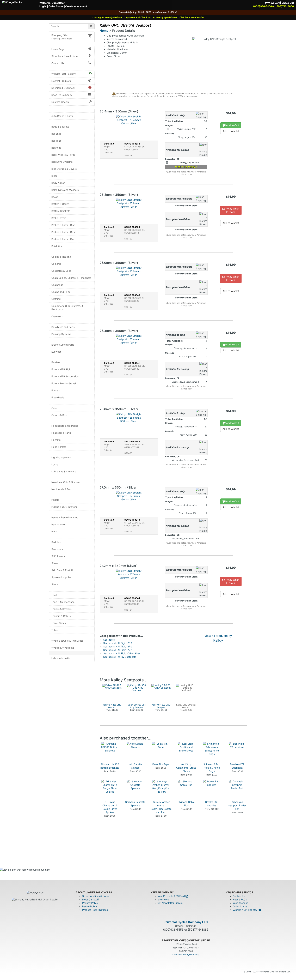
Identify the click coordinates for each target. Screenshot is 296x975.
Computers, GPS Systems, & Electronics (67, 307)
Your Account (240, 902)
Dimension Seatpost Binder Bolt (237, 805)
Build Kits (56, 246)
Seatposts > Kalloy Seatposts (119, 656)
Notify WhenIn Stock (232, 210)
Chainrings (57, 284)
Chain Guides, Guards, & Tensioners (71, 277)
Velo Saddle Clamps (135, 766)
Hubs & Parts (58, 446)
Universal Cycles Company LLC (185, 922)
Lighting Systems (61, 457)
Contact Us (57, 63)
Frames (55, 390)
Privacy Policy (90, 902)
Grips (54, 408)
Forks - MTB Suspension (64, 376)
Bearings (56, 147)
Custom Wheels (60, 101)
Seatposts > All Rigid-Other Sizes (121, 653)
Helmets (55, 439)
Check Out (287, 2)
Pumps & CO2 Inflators (64, 506)
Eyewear (56, 351)
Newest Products (61, 80)
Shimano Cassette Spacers (135, 804)
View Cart (274, 2)
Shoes (54, 563)
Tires (54, 594)
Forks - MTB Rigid (61, 369)
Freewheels (57, 397)
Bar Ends (56, 133)
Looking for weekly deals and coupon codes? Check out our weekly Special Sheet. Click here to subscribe (148, 17)
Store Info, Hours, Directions (185, 954)
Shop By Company (61, 94)
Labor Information (61, 658)
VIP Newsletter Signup (170, 902)
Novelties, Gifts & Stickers (65, 482)
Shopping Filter (59, 35)
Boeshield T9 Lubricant (237, 766)
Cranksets (57, 316)
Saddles (55, 542)
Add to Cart (232, 125)
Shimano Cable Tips (186, 804)
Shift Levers (58, 556)
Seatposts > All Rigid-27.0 (117, 646)
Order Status (55, 6)
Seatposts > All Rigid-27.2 (117, 649)
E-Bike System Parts (62, 344)
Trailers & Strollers (61, 608)
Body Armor (58, 182)
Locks (54, 464)
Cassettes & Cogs (61, 270)
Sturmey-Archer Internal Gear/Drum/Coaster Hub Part (161, 807)
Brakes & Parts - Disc (63, 225)
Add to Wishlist (231, 131)
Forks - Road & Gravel (63, 383)
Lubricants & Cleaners (63, 471)
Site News (163, 899)
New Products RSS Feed (171, 896)
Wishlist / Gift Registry (63, 73)
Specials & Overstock (63, 87)
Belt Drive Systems (61, 161)
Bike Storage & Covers (64, 168)
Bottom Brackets (60, 210)
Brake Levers (58, 217)
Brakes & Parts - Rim (62, 239)
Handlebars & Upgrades (64, 425)
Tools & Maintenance (63, 601)
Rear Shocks (58, 524)
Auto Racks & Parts (62, 116)
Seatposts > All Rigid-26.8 (118, 643)
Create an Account (76, 6)
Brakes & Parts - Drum (63, 232)
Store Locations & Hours (64, 56)
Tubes (54, 630)
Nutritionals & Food (61, 489)
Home (104, 30)
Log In (43, 6)
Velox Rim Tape (160, 764)
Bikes (54, 175)
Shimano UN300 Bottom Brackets (109, 766)
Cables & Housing (61, 256)
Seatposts (57, 549)
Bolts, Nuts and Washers (65, 189)
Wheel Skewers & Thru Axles (67, 640)
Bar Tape (56, 140)
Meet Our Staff (90, 899)
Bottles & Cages (60, 203)
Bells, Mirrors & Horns (63, 154)
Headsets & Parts (61, 432)
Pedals (55, 499)
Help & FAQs (240, 899)
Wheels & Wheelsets (62, 647)
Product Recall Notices (95, 909)
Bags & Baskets (60, 126)
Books (54, 196)
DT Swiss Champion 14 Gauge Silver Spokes (109, 807)
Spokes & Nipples (61, 577)
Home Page (57, 49)
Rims (54, 531)
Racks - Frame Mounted (64, 517)
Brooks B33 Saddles (211, 804)
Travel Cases (58, 623)
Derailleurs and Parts (63, 327)
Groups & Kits (58, 415)
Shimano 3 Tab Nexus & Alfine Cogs (211, 768)
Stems (54, 584)
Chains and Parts (60, 291)
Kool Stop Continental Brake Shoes (186, 768)
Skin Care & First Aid (62, 570)
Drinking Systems (61, 334)
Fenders (55, 362)
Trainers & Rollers (61, 616)
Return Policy (89, 906)
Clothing (56, 298)
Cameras (56, 263)
